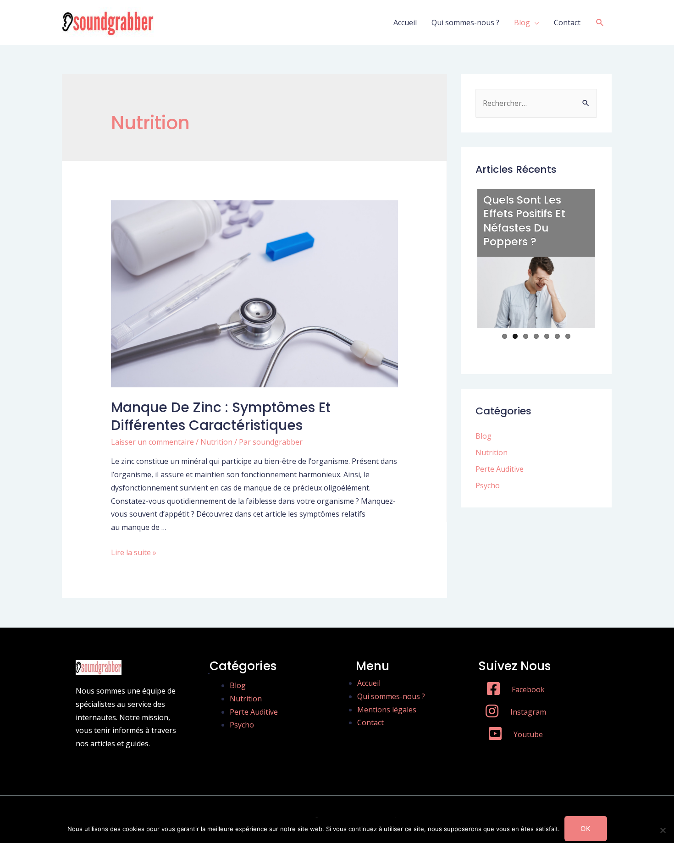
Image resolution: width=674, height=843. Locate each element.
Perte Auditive (499, 469)
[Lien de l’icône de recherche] (600, 23)
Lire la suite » (133, 552)
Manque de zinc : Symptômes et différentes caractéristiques (221, 416)
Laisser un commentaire (152, 442)
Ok (585, 828)
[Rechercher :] (536, 103)
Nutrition (216, 442)
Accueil (405, 22)
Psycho (487, 485)
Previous (463, 268)
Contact (567, 22)
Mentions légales (386, 710)
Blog (522, 22)
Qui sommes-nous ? (465, 22)
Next (610, 268)
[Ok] (662, 830)
